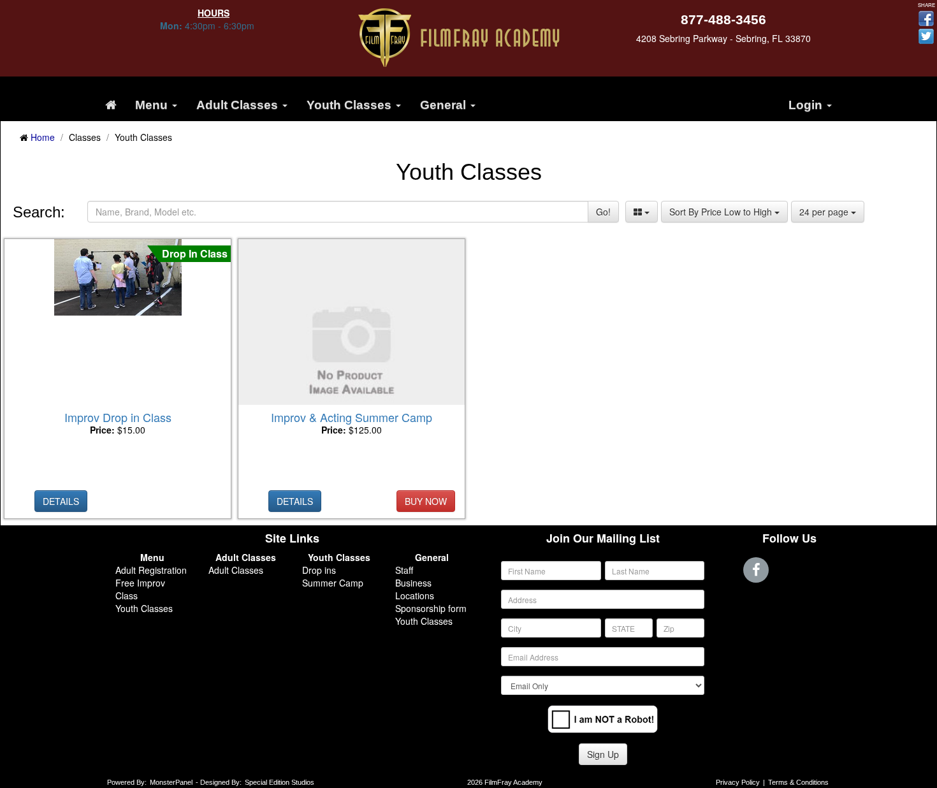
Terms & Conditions (798, 782)
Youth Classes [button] (351, 105)
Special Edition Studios (279, 782)
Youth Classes (144, 608)
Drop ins (319, 570)
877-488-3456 (723, 19)
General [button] (444, 105)
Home (43, 137)
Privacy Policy (738, 782)
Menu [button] (153, 105)
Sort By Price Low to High (721, 211)
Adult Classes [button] (238, 105)
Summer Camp (332, 582)
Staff (404, 570)
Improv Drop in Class (117, 417)
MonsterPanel (171, 782)
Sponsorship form (431, 608)
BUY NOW (426, 501)
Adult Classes (235, 570)
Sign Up (603, 754)
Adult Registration (151, 570)
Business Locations (414, 589)
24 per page (825, 211)
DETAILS (61, 501)
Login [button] (806, 105)
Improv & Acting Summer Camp (351, 417)
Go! (603, 211)
